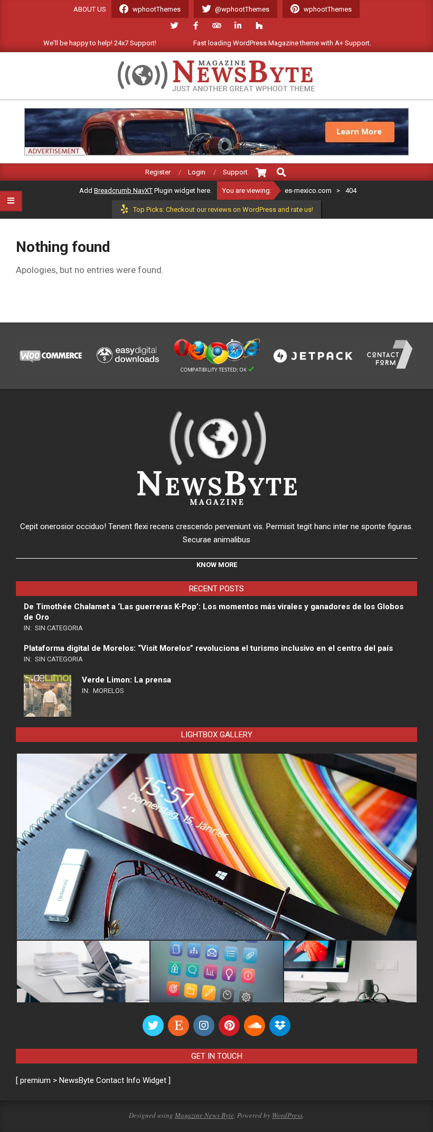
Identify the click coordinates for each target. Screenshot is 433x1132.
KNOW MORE (216, 565)
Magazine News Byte (204, 1115)
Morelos (108, 691)
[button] (216, 847)
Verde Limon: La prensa (126, 680)
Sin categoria (59, 628)
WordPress (287, 1115)
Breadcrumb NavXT (123, 190)
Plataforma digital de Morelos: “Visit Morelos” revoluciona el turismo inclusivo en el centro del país (208, 648)
